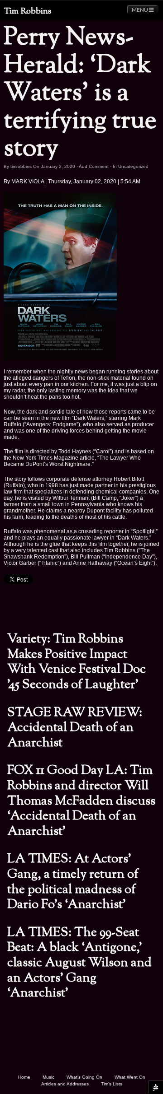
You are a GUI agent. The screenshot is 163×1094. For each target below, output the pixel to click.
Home (24, 1077)
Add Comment (94, 166)
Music (48, 1077)
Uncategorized (133, 166)
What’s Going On (84, 1077)
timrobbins (21, 166)
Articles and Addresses (65, 1083)
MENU (140, 9)
